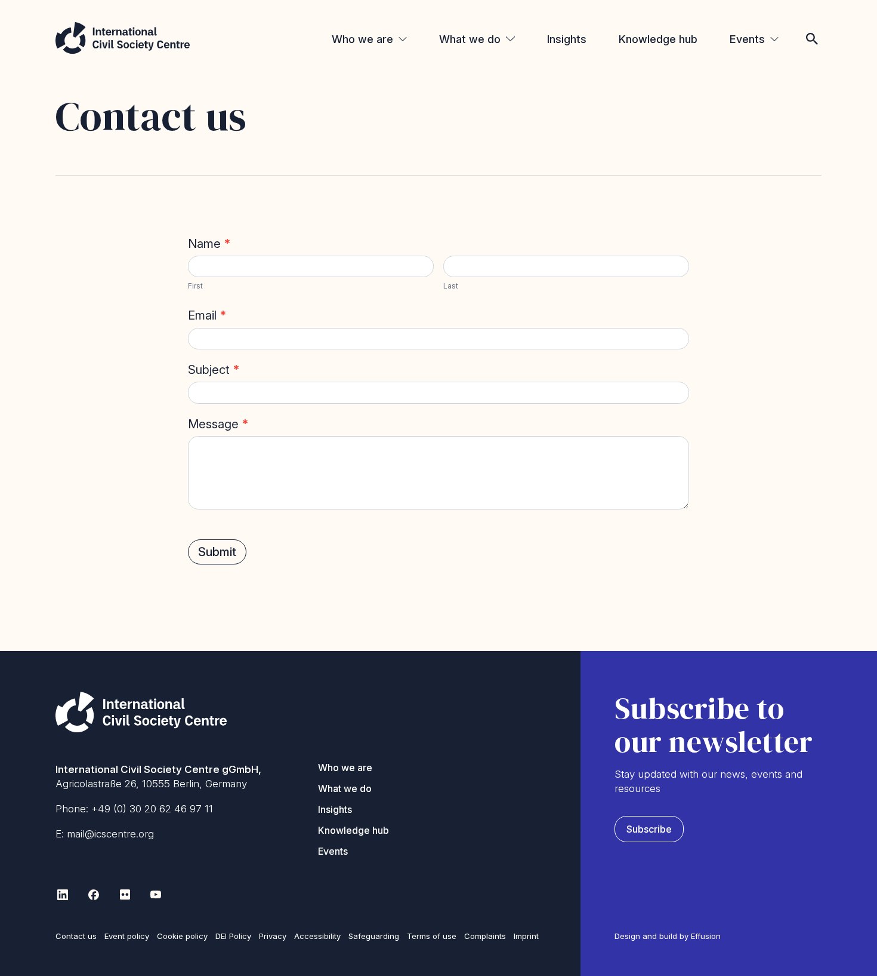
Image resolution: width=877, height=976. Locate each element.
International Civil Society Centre (122, 38)
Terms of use (431, 936)
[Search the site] (812, 22)
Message (218, 424)
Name (209, 244)
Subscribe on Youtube (156, 895)
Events (747, 39)
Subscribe (649, 829)
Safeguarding (373, 936)
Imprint (526, 936)
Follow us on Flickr (125, 895)
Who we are (362, 39)
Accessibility (317, 936)
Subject (214, 370)
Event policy (126, 936)
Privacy (272, 936)
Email (207, 315)
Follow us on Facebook (94, 895)
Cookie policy (182, 936)
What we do (470, 39)
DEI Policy (233, 936)
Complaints (485, 936)
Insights (566, 39)
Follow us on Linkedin (62, 895)
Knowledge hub (658, 39)
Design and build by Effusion (667, 936)
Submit (217, 552)
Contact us (76, 936)
